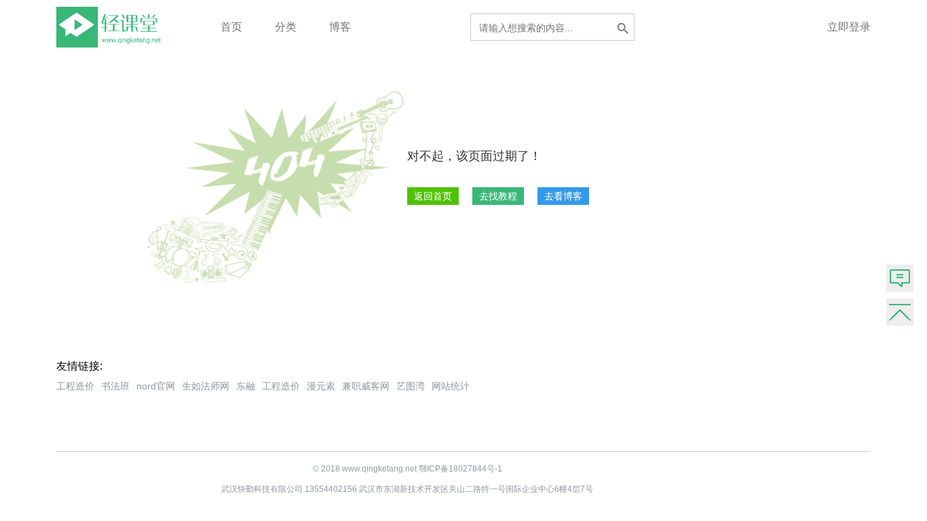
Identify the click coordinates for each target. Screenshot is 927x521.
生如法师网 (205, 386)
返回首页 (433, 196)
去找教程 (498, 196)
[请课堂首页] (111, 44)
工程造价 (75, 386)
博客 (340, 27)
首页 (231, 27)
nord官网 (155, 386)
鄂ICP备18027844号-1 (460, 469)
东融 (245, 386)
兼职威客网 (366, 386)
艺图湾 (410, 386)
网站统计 (451, 386)
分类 (286, 27)
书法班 (115, 386)
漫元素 (321, 386)
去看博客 (563, 196)
